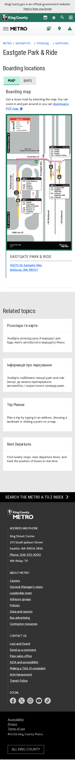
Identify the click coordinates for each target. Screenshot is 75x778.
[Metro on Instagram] (30, 700)
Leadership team (21, 593)
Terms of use (16, 729)
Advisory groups (20, 599)
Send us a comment (23, 650)
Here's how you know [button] (37, 9)
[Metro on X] (21, 700)
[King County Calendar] (45, 17)
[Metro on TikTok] (47, 700)
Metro (7, 43)
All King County (26, 749)
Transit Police (19, 680)
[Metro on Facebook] (13, 700)
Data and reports (21, 611)
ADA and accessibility (24, 662)
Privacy (12, 724)
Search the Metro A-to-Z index (34, 497)
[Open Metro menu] (6, 29)
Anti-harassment (21, 674)
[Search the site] (62, 17)
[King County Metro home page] (23, 515)
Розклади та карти (50, 43)
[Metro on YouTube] (39, 700)
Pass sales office (21, 656)
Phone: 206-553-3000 (25, 554)
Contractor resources (24, 624)
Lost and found (20, 643)
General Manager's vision (26, 587)
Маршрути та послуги (31, 43)
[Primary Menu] (71, 17)
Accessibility (16, 719)
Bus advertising (20, 617)
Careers (15, 580)
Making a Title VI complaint (28, 668)
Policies (15, 605)
